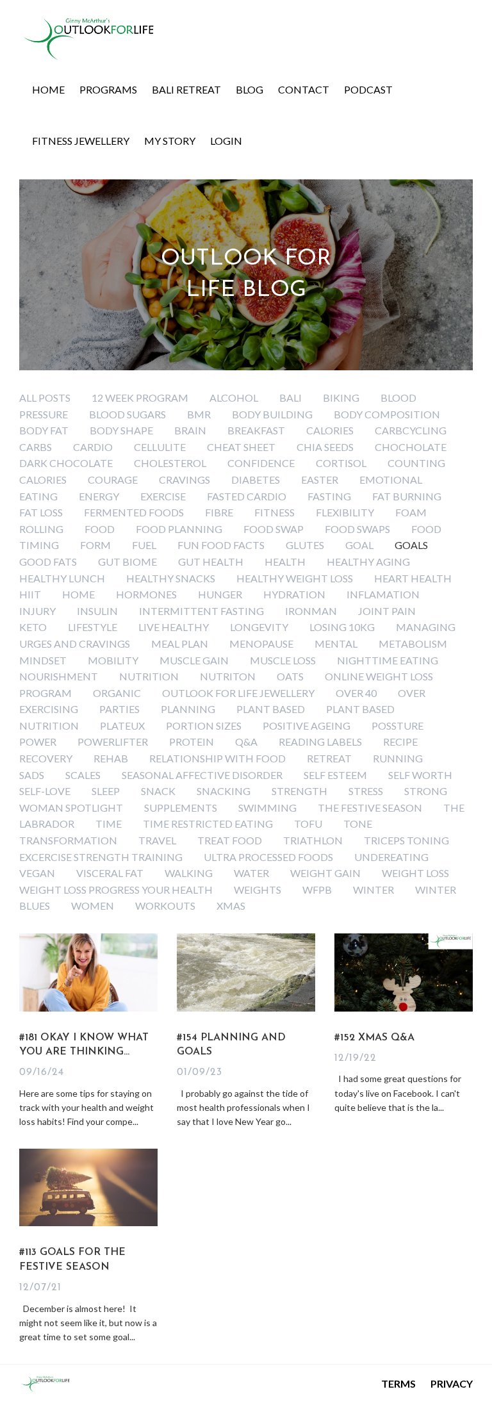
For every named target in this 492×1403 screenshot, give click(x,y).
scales (83, 775)
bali (290, 397)
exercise (163, 496)
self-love (44, 791)
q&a (246, 741)
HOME (48, 89)
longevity (259, 627)
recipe (400, 741)
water (251, 873)
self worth (420, 775)
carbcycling (411, 430)
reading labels (320, 741)
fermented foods (134, 512)
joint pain (387, 611)
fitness (274, 512)
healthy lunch (62, 578)
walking (189, 873)
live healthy (173, 627)
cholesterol (170, 463)
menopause (261, 643)
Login (226, 141)
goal (359, 545)
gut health (210, 561)
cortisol (341, 463)
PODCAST (368, 89)
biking (341, 397)
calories (330, 430)
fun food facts (221, 545)
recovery (45, 758)
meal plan (179, 643)
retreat (329, 758)
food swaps (357, 529)
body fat (44, 430)
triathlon (313, 840)
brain (190, 430)
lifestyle (92, 627)
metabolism (413, 643)
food (100, 529)
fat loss (41, 512)
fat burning (406, 496)
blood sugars (127, 414)
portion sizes (204, 725)
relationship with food (217, 758)
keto (33, 627)
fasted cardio (246, 496)
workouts (165, 905)
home (78, 594)
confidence (261, 463)
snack (158, 791)
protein (191, 741)
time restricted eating (208, 823)
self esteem (335, 775)
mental (336, 643)
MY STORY (169, 141)
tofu (308, 823)
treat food (229, 840)
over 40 (356, 693)
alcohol (233, 397)
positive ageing (306, 725)
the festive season (370, 807)
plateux (122, 725)
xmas (231, 905)
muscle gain (194, 660)
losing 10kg (342, 627)
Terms (398, 1383)
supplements (180, 807)
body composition (387, 414)
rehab (111, 758)
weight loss (415, 873)
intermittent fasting (201, 611)
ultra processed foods (268, 857)
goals (411, 545)
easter (319, 479)
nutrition (149, 676)
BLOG (249, 89)
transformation (68, 840)
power (37, 741)
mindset (43, 660)
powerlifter (113, 741)
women (92, 905)
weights (257, 889)
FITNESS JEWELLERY (80, 141)
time (108, 823)
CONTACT (303, 89)
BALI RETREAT (186, 89)
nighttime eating (387, 660)
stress (365, 791)
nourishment (58, 676)
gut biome (127, 561)
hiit (30, 594)
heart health (413, 578)
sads (31, 775)
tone (357, 823)
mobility (113, 660)
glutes (305, 545)
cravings (184, 479)
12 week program (140, 397)
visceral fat (110, 873)
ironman (311, 611)
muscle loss (283, 660)
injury (37, 611)
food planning (179, 529)
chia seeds (325, 447)
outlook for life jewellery (238, 693)
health (285, 561)
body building (272, 414)
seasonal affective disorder (202, 775)
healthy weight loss (294, 578)
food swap (273, 529)
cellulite (160, 447)
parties (119, 709)
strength (299, 791)
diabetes (255, 479)
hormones (146, 594)
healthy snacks (170, 578)
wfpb (317, 889)
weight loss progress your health (116, 889)
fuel (144, 545)
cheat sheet (241, 447)
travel (157, 840)
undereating (391, 857)
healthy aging (368, 561)
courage (113, 479)
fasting (329, 496)
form (95, 545)
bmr (199, 414)
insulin (97, 611)
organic (117, 693)
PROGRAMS (108, 89)
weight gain (325, 873)
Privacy (451, 1383)
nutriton (228, 676)
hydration (294, 594)
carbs (35, 447)
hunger (220, 594)
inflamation (383, 594)
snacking (223, 791)
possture (397, 725)
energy (99, 496)
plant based (270, 709)
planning (188, 709)
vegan (37, 873)
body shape (121, 430)
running (398, 758)
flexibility (345, 512)
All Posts (44, 397)
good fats (48, 561)
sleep (106, 791)
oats (290, 676)
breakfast (256, 430)
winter (373, 889)
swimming (267, 807)
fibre (219, 512)
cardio (93, 447)
